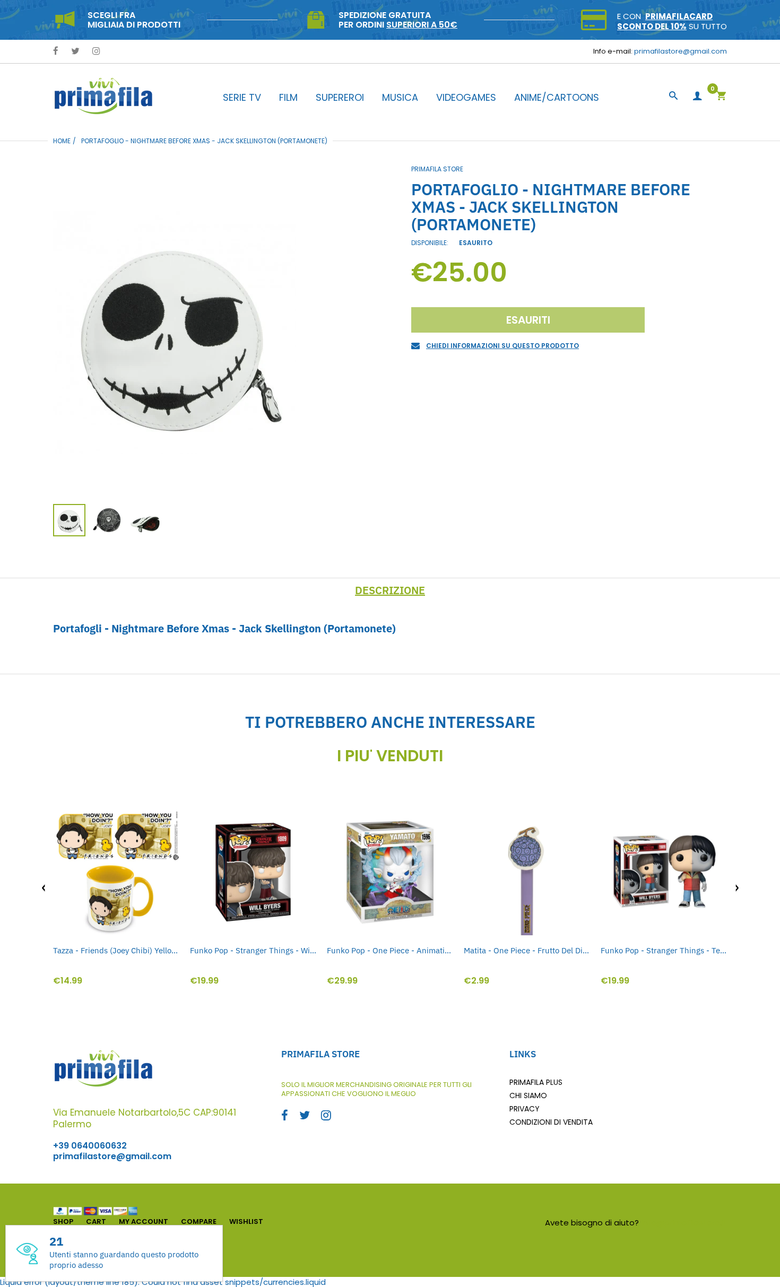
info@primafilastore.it (684, 1222)
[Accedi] (697, 96)
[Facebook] (55, 52)
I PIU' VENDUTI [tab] (390, 756)
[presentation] (43, 888)
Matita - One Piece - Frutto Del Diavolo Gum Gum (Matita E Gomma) (527, 950)
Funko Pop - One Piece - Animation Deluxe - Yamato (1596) (390, 950)
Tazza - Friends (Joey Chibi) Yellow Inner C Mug (116, 950)
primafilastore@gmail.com (680, 51)
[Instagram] (96, 52)
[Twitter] (75, 52)
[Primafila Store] (103, 95)
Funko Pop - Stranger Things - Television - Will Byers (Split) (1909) (664, 950)
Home (62, 140)
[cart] (721, 96)
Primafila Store (437, 168)
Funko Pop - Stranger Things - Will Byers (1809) (253, 950)
